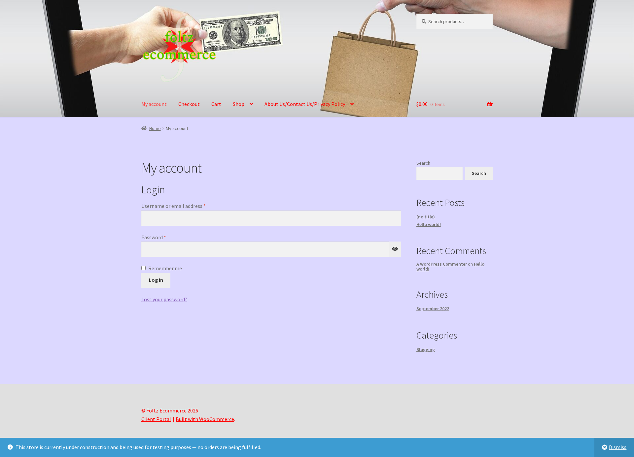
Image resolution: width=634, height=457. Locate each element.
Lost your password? (164, 299)
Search (423, 163)
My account (154, 104)
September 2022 (432, 308)
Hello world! (428, 224)
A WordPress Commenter (441, 264)
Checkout (189, 104)
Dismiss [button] (617, 447)
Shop (238, 104)
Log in (156, 280)
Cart (216, 104)
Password (163, 237)
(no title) (425, 217)
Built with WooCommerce (205, 419)
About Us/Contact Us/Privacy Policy (304, 104)
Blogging (425, 349)
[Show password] (395, 249)
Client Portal (156, 419)
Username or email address (183, 205)
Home (155, 128)
